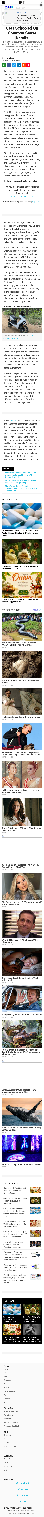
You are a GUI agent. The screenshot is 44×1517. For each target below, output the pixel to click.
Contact (7, 1450)
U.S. (5, 1474)
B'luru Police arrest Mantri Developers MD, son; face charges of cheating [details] (21, 488)
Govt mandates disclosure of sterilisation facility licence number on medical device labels (20, 533)
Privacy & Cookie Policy (13, 1426)
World (6, 1376)
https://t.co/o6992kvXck (22, 196)
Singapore (8, 1466)
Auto (6, 1395)
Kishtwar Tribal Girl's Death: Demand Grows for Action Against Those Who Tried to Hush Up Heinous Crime (32, 1341)
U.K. (5, 1470)
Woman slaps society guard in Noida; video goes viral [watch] (20, 481)
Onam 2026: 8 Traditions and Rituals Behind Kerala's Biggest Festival (20, 600)
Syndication (9, 1419)
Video (6, 1402)
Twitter (24, 1489)
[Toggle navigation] (3, 2)
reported (14, 420)
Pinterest (24, 1495)
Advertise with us (11, 1411)
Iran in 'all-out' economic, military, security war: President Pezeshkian (13, 1244)
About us (7, 1435)
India (6, 1369)
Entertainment (9, 1391)
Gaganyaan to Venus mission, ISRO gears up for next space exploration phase (15, 1267)
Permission (8, 1415)
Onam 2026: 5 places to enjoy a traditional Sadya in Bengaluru (15, 1201)
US (5, 1373)
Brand (6, 1439)
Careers (7, 1442)
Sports (6, 1387)
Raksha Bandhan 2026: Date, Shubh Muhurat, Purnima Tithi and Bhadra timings (14, 1224)
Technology (8, 1384)
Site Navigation (10, 1446)
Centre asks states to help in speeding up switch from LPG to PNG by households (15, 1234)
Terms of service (11, 1422)
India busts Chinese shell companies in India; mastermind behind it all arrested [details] (20, 475)
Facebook (24, 1483)
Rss (23, 1501)
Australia (7, 1459)
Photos (7, 1399)
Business (7, 1380)
